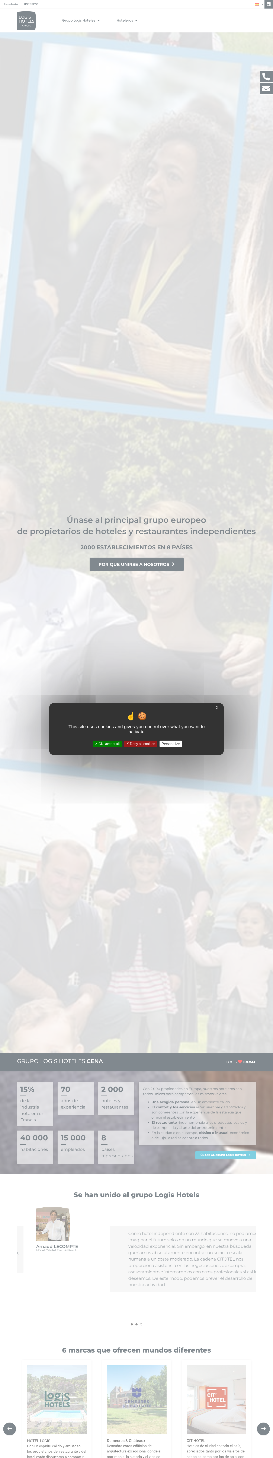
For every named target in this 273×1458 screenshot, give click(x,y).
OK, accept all (109, 743)
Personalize (171, 743)
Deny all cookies (142, 743)
